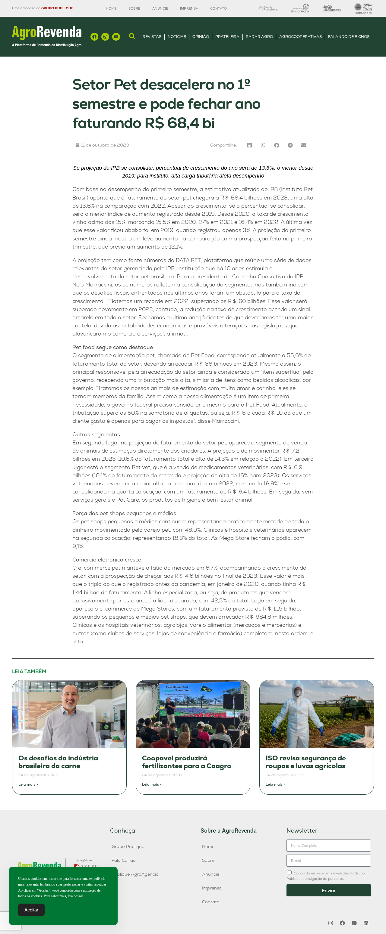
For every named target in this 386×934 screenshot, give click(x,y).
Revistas (152, 36)
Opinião (200, 36)
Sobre (134, 8)
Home (111, 8)
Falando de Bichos (348, 36)
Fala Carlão (124, 860)
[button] (249, 145)
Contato (218, 8)
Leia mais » (28, 784)
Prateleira (227, 36)
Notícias (177, 36)
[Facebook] (94, 37)
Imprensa (189, 8)
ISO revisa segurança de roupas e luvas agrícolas (306, 762)
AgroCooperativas (300, 36)
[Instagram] (105, 37)
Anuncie (160, 8)
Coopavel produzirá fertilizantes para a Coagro (186, 762)
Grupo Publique (128, 846)
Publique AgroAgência (135, 874)
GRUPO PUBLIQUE (57, 8)
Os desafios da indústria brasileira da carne (58, 762)
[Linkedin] (366, 923)
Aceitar (31, 909)
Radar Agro (259, 36)
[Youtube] (116, 37)
